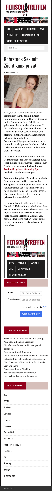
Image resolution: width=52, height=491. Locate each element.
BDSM (6, 401)
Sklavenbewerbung (30, 35)
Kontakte (31, 29)
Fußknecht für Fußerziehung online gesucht (24, 358)
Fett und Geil (9, 432)
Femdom (7, 426)
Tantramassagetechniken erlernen (20, 372)
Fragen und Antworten (16, 41)
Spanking (7, 463)
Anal (42, 29)
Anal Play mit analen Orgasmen (19, 341)
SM (5, 457)
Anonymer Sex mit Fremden (17, 352)
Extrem (7, 420)
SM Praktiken (12, 35)
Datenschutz (9, 488)
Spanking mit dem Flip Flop (17, 369)
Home (8, 29)
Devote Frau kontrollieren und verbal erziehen (26, 355)
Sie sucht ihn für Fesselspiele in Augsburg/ (24, 338)
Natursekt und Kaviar (12, 444)
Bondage (7, 407)
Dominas (7, 413)
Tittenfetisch (9, 475)
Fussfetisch (8, 438)
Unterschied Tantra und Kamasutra (20, 375)
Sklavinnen (8, 451)
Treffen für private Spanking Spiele (23, 169)
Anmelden (19, 29)
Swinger (7, 469)
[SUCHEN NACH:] (26, 47)
